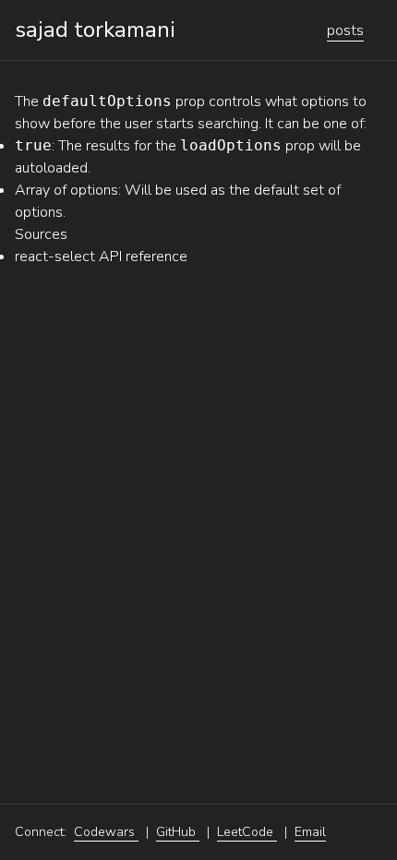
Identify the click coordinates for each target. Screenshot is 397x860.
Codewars (106, 832)
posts (345, 30)
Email (310, 832)
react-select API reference (101, 256)
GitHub (177, 832)
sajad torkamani (95, 29)
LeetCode (247, 832)
